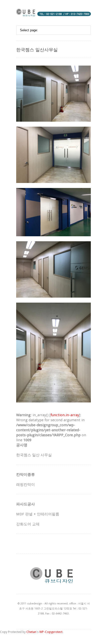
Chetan (31, 632)
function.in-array (65, 415)
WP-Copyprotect (50, 632)
